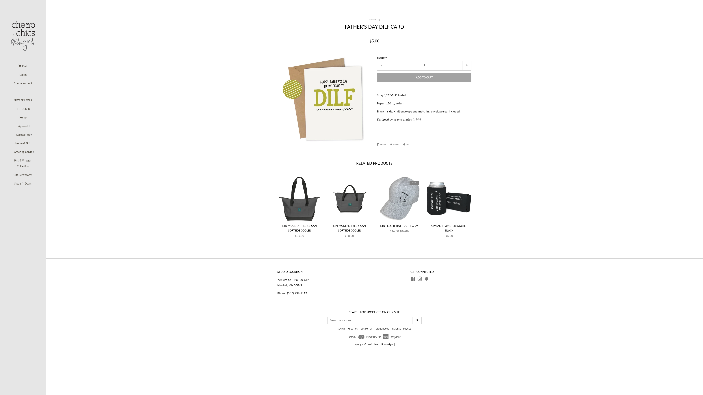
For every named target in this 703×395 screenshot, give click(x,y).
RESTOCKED (23, 109)
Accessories (23, 134)
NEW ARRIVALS (23, 100)
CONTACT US (367, 329)
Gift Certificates (23, 175)
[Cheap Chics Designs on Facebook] (412, 279)
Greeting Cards (23, 152)
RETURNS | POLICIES (401, 329)
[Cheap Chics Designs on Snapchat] (427, 279)
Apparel (23, 126)
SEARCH (341, 329)
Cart (24, 66)
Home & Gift (22, 143)
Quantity (382, 58)
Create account (23, 83)
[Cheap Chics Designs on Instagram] (420, 279)
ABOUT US (353, 329)
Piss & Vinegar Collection (22, 163)
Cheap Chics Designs (383, 344)
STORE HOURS (382, 329)
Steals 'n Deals (22, 183)
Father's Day (374, 20)
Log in (23, 75)
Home (23, 117)
